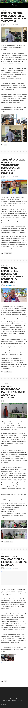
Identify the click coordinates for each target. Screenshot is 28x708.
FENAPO (6, 383)
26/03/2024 (15, 24)
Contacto (20, 700)
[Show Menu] (2, 5)
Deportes (14, 700)
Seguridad (3, 700)
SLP (6, 144)
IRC (5, 10)
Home (2, 10)
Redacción (8, 24)
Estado (17, 699)
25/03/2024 (15, 176)
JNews (5, 703)
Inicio (2, 699)
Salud (9, 700)
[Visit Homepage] (15, 5)
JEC (5, 553)
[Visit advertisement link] (14, 1)
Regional (12, 699)
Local (6, 156)
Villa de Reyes (8, 253)
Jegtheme (4, 704)
